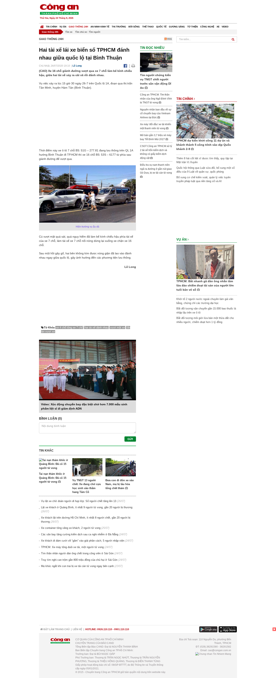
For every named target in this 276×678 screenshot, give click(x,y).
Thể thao (148, 26)
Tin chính (51, 26)
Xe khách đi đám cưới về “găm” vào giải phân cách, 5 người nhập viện (82, 540)
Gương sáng (177, 26)
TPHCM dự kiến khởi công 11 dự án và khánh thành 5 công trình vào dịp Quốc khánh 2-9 (203, 145)
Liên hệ (77, 629)
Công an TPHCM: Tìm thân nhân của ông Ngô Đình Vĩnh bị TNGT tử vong (156, 98)
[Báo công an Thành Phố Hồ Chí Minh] (59, 8)
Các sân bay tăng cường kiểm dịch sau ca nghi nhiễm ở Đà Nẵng (79, 534)
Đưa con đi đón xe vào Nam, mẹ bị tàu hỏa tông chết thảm (119, 484)
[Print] (133, 66)
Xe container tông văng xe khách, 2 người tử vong (70, 527)
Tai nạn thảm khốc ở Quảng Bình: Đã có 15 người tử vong (52, 477)
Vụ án (62, 26)
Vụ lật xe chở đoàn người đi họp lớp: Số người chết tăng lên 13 (78, 501)
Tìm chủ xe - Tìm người (87, 32)
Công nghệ (207, 26)
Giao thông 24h (78, 26)
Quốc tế (161, 26)
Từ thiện (192, 26)
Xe (218, 26)
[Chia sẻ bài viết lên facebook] (125, 66)
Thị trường (119, 26)
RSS (169, 39)
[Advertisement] (163, 12)
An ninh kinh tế (100, 26)
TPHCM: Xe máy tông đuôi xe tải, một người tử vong (72, 547)
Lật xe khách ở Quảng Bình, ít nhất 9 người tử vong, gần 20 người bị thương (86, 507)
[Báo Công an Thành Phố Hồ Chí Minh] (42, 25)
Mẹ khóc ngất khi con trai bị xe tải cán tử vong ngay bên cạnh (77, 566)
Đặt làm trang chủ (56, 629)
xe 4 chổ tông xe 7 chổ (69, 327)
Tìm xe (68, 32)
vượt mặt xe (117, 327)
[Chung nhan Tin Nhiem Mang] (213, 654)
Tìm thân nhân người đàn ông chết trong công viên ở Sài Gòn (77, 553)
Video (225, 26)
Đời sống (134, 26)
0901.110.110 (121, 629)
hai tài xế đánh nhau (96, 327)
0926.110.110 (104, 629)
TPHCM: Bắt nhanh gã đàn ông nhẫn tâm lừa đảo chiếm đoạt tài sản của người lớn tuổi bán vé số (205, 285)
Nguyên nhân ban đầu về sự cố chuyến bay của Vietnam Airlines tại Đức (155, 113)
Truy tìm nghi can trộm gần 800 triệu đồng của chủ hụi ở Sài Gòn (79, 559)
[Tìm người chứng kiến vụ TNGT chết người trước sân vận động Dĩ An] (156, 62)
